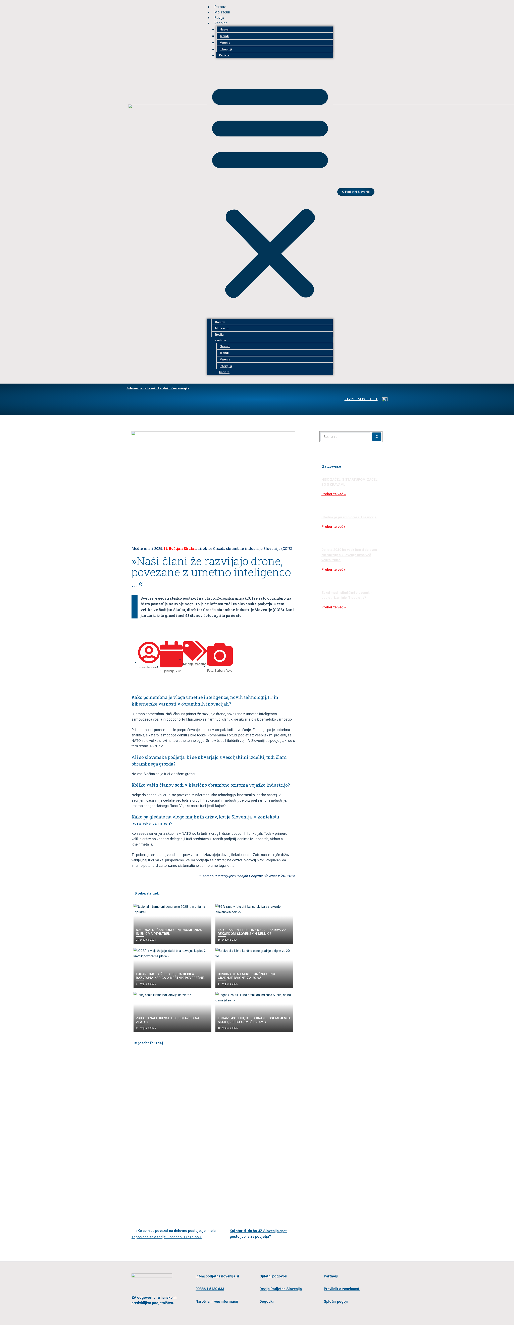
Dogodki (267, 1301)
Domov (220, 7)
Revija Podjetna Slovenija (281, 1289)
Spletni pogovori (273, 1276)
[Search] (377, 436)
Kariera (224, 55)
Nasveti (225, 29)
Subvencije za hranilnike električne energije (157, 388)
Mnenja (225, 43)
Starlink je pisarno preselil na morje (348, 517)
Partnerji (331, 1276)
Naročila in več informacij (217, 1301)
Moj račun (222, 12)
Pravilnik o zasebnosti (342, 1289)
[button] (270, 190)
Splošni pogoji (336, 1301)
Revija (219, 17)
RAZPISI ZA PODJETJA (361, 399)
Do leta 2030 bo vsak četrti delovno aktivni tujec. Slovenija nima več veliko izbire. (349, 555)
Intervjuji (226, 49)
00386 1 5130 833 (210, 1289)
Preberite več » (333, 494)
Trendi (224, 36)
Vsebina (220, 23)
